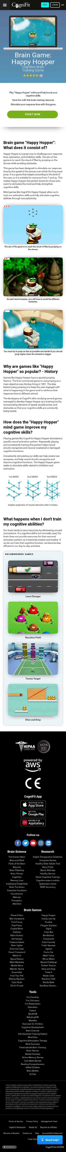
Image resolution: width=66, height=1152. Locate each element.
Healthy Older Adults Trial (48, 864)
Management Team (49, 1121)
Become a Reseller (11, 1133)
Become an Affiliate (48, 1127)
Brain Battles (33, 1071)
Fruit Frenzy (17, 922)
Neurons (17, 867)
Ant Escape (17, 939)
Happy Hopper (49, 915)
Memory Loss (16, 880)
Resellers (33, 1021)
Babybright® (33, 1017)
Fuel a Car (48, 952)
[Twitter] (25, 843)
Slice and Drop (48, 969)
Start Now (32, 114)
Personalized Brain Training (32, 1047)
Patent (32, 1011)
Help (37, 1133)
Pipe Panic (17, 925)
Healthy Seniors (47, 874)
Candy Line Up (48, 919)
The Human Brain (16, 857)
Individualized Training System (32, 1034)
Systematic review (47, 884)
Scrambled (17, 972)
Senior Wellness (47, 870)
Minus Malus (48, 959)
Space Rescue (16, 959)
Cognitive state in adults (47, 880)
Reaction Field (48, 979)
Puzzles (48, 922)
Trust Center (33, 1139)
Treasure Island (16, 942)
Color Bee (48, 932)
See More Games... (48, 986)
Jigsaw (48, 949)
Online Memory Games (32, 1057)
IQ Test (32, 1074)
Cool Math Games (32, 1061)
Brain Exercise (32, 1031)
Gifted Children (33, 1067)
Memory (17, 897)
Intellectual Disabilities (17, 884)
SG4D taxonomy (48, 887)
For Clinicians (32, 1001)
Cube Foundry (48, 942)
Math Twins (48, 956)
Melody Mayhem (17, 979)
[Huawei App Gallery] (33, 822)
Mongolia (10, 1147)
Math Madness (17, 962)
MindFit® (32, 1014)
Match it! (17, 956)
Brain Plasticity (17, 870)
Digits (48, 929)
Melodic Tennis (17, 969)
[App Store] (33, 804)
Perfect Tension (48, 966)
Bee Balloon (48, 935)
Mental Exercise (32, 1054)
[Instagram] (40, 843)
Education (33, 1007)
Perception (17, 901)
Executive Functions (16, 890)
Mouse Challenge (48, 962)
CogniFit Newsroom (17, 1127)
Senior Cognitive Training (48, 877)
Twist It (48, 972)
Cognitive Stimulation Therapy (32, 1041)
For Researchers (32, 1004)
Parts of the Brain (17, 864)
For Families (33, 997)
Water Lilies (48, 976)
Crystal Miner (16, 929)
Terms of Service (16, 1121)
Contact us (27, 1133)
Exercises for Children (33, 1024)
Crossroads (48, 939)
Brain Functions (16, 887)
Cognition (16, 877)
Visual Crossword (16, 952)
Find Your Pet (16, 976)
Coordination (17, 894)
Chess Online (17, 915)
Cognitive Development (33, 1027)
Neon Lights (17, 945)
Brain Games (33, 1051)
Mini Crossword (16, 919)
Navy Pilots (47, 867)
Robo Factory (16, 935)
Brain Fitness (17, 874)
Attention (17, 904)
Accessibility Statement (52, 1133)
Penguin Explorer (48, 925)
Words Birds (48, 982)
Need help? (52, 1140)
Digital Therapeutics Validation (47, 857)
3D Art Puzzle (16, 986)
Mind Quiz (32, 1037)
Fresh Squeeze (48, 945)
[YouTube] (33, 843)
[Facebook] (17, 843)
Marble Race (17, 966)
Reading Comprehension (32, 1064)
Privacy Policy (32, 1121)
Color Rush (17, 982)
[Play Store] (33, 813)
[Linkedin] (48, 843)
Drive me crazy (17, 949)
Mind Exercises (33, 1044)
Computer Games (47, 860)
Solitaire (17, 932)
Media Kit (33, 1127)
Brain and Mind (17, 860)
